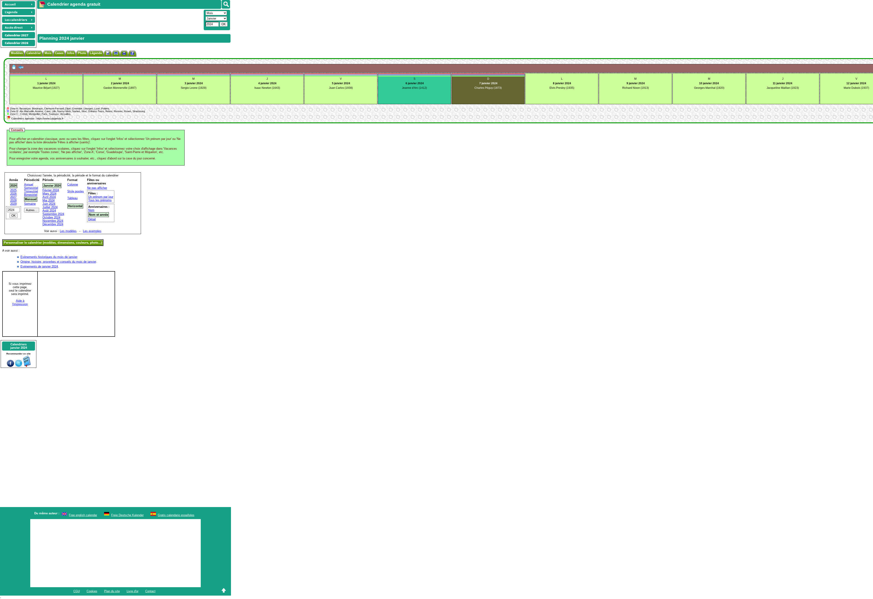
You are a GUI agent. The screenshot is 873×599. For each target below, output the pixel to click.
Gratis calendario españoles (176, 515)
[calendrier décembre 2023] (20, 68)
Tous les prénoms (100, 200)
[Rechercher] (226, 4)
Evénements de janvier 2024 (39, 266)
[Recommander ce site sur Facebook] (10, 366)
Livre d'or (132, 591)
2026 (13, 193)
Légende (96, 53)
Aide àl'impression (20, 302)
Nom (91, 210)
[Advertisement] (120, 19)
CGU (76, 591)
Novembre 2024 (53, 221)
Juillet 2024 (50, 207)
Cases (59, 53)
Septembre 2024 (53, 214)
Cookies (92, 591)
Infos (70, 53)
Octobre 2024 (51, 217)
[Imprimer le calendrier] (124, 54)
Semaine (30, 203)
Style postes (75, 191)
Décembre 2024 (53, 224)
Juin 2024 (49, 203)
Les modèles (68, 231)
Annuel (28, 184)
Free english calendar (83, 515)
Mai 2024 (49, 200)
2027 (13, 197)
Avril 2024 (49, 197)
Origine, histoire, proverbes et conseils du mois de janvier (58, 261)
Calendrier (33, 53)
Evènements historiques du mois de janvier (48, 257)
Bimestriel (30, 194)
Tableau (72, 198)
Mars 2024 (49, 193)
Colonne (72, 184)
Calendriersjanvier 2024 (18, 346)
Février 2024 (51, 190)
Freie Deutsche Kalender (127, 515)
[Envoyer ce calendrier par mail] (116, 53)
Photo (82, 53)
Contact (150, 591)
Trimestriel (31, 191)
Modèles (17, 53)
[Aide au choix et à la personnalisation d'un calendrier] (132, 54)
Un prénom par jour (100, 196)
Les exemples (92, 231)
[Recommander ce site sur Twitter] (18, 366)
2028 (13, 200)
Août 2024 (49, 210)
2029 (13, 203)
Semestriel (31, 188)
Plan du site (112, 591)
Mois (48, 53)
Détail (92, 219)
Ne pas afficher (97, 188)
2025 (13, 190)
